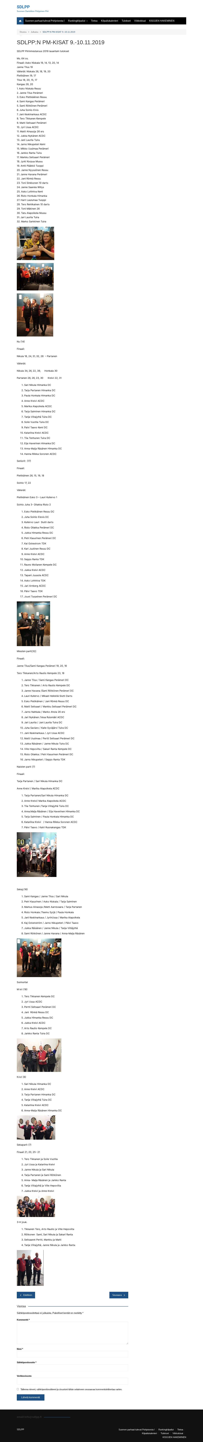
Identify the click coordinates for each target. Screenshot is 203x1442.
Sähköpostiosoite (26, 1362)
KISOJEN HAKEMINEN (161, 21)
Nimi (20, 1349)
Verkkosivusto (24, 1376)
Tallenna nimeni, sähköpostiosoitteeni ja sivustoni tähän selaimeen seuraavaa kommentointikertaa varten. (71, 1389)
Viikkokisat (140, 21)
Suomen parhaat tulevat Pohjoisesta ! (44, 21)
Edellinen (27, 1295)
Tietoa (94, 21)
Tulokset (126, 21)
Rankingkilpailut (76, 21)
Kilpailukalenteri (109, 21)
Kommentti (23, 1319)
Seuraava (117, 1295)
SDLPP (23, 6)
